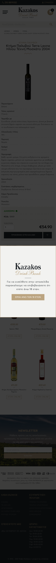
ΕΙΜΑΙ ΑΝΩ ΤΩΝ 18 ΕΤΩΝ (28, 297)
